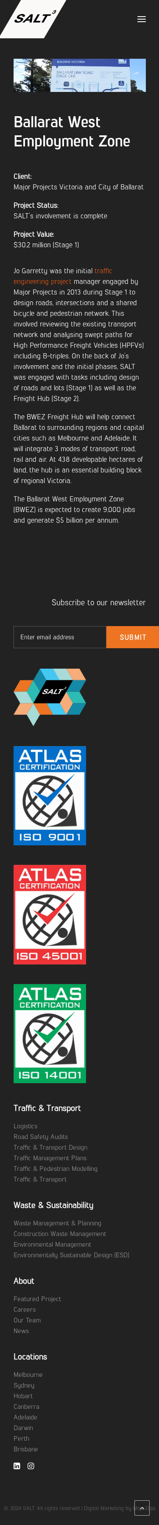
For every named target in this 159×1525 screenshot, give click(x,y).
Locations (30, 1356)
